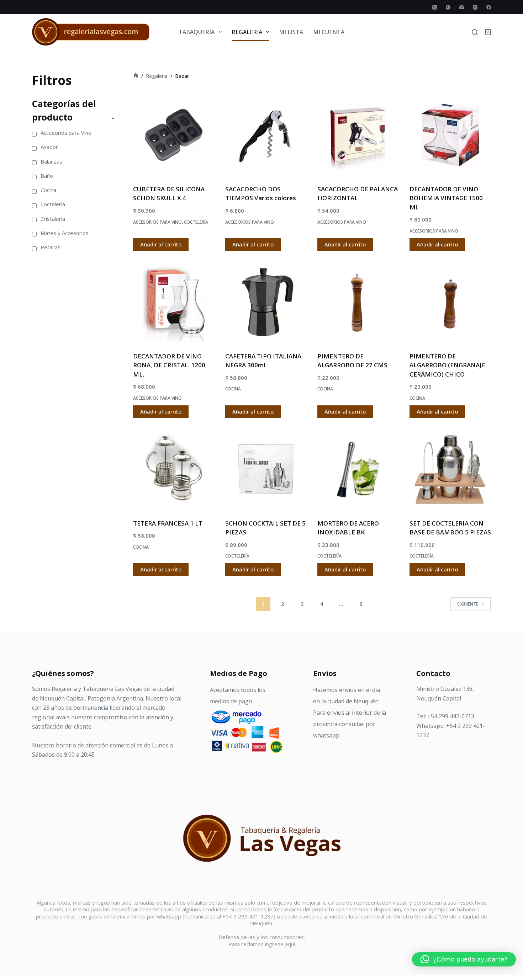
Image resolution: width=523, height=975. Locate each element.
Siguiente (467, 604)
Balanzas (51, 161)
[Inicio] (135, 76)
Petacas (50, 247)
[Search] (475, 32)
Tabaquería (197, 32)
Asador (49, 146)
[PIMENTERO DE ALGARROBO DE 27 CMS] (358, 302)
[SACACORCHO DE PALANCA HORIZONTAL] (358, 135)
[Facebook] (488, 7)
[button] (464, 959)
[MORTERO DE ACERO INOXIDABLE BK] (358, 469)
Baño (47, 175)
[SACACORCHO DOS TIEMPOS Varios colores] (266, 135)
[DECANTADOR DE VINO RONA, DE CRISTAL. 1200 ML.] (174, 302)
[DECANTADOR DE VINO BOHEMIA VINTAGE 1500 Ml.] (450, 135)
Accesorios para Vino (157, 222)
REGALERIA (247, 32)
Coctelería (196, 222)
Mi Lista (291, 32)
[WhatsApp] (448, 7)
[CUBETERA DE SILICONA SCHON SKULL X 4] (174, 135)
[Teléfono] (434, 7)
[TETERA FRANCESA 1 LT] (174, 469)
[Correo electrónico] (461, 7)
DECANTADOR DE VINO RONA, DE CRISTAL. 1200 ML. (169, 365)
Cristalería (53, 218)
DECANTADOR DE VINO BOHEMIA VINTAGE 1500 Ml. (446, 198)
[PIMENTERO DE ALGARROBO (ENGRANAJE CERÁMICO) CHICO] (450, 302)
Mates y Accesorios (65, 232)
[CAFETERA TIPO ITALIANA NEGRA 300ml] (266, 302)
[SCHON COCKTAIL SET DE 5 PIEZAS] (266, 469)
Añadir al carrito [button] (160, 244)
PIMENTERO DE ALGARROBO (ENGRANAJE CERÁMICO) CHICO (447, 365)
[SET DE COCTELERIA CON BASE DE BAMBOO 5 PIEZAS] (450, 469)
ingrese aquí (280, 944)
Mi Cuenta (328, 32)
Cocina (233, 389)
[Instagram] (475, 7)
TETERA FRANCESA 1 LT (167, 523)
